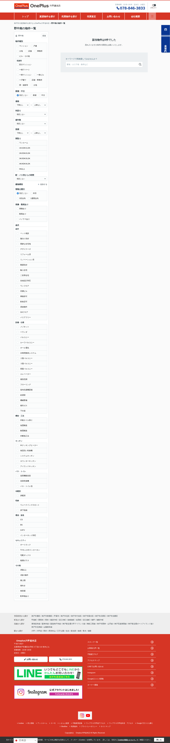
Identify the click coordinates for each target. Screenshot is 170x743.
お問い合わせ (113, 16)
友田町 (79, 620)
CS (21, 520)
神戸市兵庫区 (100, 616)
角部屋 (23, 591)
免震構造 (23, 425)
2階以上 (23, 570)
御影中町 (100, 620)
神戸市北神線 (36, 627)
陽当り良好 (24, 239)
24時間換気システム (28, 353)
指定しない (23, 95)
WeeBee (64, 726)
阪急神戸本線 (55, 624)
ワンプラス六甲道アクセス (95, 723)
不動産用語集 (77, 723)
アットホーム (42, 723)
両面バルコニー (26, 369)
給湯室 (23, 395)
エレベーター (25, 374)
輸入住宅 (23, 270)
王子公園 (60, 631)
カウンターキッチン (28, 461)
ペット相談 (24, 233)
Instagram (91, 673)
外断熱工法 (24, 436)
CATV (22, 530)
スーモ (53, 723)
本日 (34, 193)
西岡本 (41, 620)
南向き (23, 586)
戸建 (35, 46)
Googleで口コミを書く (145, 723)
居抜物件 (23, 307)
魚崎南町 (71, 620)
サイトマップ (106, 726)
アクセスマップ (93, 660)
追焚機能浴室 (25, 476)
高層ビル (23, 291)
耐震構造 (23, 431)
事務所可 (23, 296)
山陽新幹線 (48, 627)
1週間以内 (34, 198)
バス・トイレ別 (26, 486)
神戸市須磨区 (112, 616)
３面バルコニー (26, 363)
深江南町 (86, 620)
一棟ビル (40, 75)
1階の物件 (24, 575)
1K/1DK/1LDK (24, 148)
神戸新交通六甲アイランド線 (74, 624)
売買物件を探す (69, 16)
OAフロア (24, 312)
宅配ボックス (25, 555)
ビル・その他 (24, 56)
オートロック (25, 545)
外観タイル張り (26, 420)
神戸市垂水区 (88, 616)
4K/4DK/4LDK (24, 164)
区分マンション (25, 65)
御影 (89, 631)
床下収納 (23, 510)
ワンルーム (23, 143)
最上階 (23, 580)
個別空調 (23, 379)
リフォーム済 (25, 254)
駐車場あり (24, 596)
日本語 (22, 740)
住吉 (67, 631)
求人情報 (30, 723)
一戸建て (22, 80)
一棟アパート (24, 70)
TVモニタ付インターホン (30, 550)
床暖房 (23, 496)
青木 (84, 631)
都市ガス (23, 406)
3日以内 (22, 198)
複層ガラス (24, 560)
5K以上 (22, 169)
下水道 (23, 411)
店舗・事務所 (37, 80)
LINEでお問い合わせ (95, 666)
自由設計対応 (25, 281)
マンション (23, 46)
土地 (21, 51)
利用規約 (74, 726)
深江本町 (62, 620)
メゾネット (24, 327)
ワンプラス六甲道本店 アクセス (121, 723)
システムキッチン (27, 456)
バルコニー (24, 337)
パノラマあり (24, 219)
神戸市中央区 (76, 616)
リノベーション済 (27, 260)
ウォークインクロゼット (29, 505)
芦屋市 (56, 616)
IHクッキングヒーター (29, 445)
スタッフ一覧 (92, 642)
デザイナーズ (25, 249)
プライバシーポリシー (89, 726)
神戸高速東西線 (120, 624)
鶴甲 (93, 620)
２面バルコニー (26, 358)
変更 (44, 36)
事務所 (39, 51)
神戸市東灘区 (47, 616)
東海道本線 (36, 624)
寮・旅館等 (23, 85)
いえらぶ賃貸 (64, 723)
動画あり (22, 214)
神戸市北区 (65, 616)
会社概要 (135, 16)
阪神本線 (45, 624)
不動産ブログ (92, 654)
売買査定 (91, 16)
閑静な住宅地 (25, 244)
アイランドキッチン (28, 466)
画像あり (22, 209)
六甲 (33, 631)
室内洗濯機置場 (26, 390)
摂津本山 (52, 631)
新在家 (73, 631)
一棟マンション (25, 75)
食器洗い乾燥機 (26, 451)
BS (21, 525)
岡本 (47, 620)
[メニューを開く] (152, 16)
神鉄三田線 (91, 624)
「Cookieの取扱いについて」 (127, 740)
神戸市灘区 (35, 616)
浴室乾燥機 (24, 481)
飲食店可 (23, 302)
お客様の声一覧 (93, 648)
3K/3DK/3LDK (24, 158)
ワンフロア (24, 286)
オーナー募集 (92, 685)
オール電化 (24, 348)
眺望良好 (23, 265)
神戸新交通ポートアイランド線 (140, 624)
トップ (25, 16)
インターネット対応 (28, 535)
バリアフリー (25, 317)
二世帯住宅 (24, 275)
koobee (21, 723)
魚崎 (79, 631)
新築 (34, 95)
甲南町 (34, 620)
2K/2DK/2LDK (24, 153)
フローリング (25, 385)
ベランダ (23, 332)
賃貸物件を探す (47, 16)
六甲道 (39, 631)
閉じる (159, 740)
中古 (43, 95)
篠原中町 (54, 620)
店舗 (30, 51)
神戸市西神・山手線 (105, 624)
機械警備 (23, 400)
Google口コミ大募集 (95, 679)
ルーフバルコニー (27, 342)
